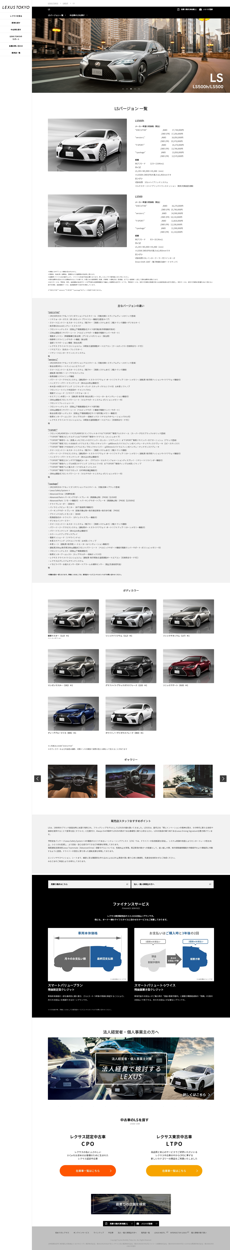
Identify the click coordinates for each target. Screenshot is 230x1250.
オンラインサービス (81, 1232)
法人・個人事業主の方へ (127, 1232)
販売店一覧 (145, 1232)
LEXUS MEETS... (160, 1232)
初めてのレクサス (62, 1232)
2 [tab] (127, 88)
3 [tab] (131, 88)
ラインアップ (98, 1232)
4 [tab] (135, 88)
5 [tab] (139, 88)
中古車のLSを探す (77, 15)
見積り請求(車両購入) (188, 9)
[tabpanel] (131, 55)
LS (49, 9)
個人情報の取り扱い (199, 1232)
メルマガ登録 (208, 9)
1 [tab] (123, 88)
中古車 (110, 1232)
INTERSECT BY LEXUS (178, 1232)
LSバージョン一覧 (55, 15)
